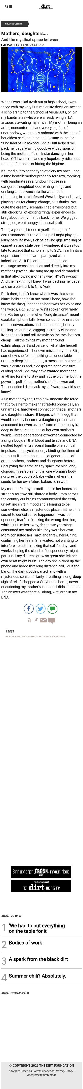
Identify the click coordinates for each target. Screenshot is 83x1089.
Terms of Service (44, 1071)
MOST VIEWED (11, 916)
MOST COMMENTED (15, 993)
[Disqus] (41, 694)
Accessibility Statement (41, 1075)
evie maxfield (10, 44)
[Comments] (52, 609)
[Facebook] (29, 609)
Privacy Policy (64, 1071)
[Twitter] (41, 609)
